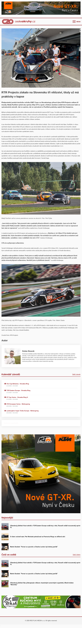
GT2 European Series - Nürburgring (18, 404)
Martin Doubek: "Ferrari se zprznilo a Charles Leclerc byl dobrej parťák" (34, 547)
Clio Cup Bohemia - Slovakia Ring (17, 384)
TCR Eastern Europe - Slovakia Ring (18, 390)
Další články (77, 554)
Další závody (76, 374)
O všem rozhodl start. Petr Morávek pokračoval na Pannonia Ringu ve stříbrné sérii (37, 536)
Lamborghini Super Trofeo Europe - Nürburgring (22, 411)
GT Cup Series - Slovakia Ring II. (17, 397)
